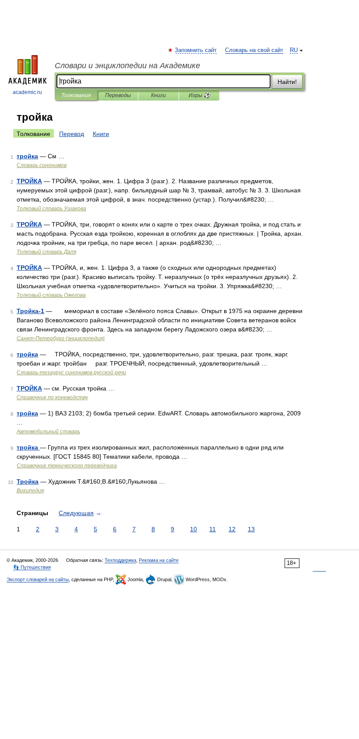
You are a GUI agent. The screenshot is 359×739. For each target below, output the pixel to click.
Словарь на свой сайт (254, 50)
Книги (158, 95)
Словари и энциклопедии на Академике (127, 65)
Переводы (118, 95)
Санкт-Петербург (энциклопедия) (61, 338)
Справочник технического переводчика (67, 466)
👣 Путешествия (32, 567)
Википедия (30, 491)
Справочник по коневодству (52, 397)
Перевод (71, 133)
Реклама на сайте (159, 560)
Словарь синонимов (42, 165)
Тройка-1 (30, 310)
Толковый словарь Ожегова (51, 295)
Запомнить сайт (196, 50)
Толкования (76, 95)
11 (212, 529)
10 (193, 529)
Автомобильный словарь (48, 432)
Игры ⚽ (199, 95)
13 (251, 529)
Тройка (28, 481)
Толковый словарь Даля (46, 252)
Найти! (287, 81)
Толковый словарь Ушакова (51, 209)
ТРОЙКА (29, 181)
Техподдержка (120, 560)
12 (232, 529)
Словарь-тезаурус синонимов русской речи (71, 373)
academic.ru (27, 92)
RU (294, 50)
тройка (27, 156)
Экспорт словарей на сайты (38, 579)
